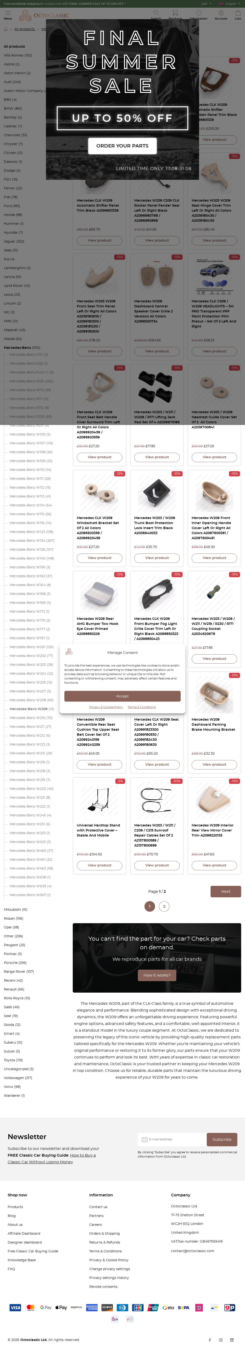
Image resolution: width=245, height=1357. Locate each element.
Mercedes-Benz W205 (28, 682)
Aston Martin (15, 73)
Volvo (8, 1087)
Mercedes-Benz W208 (28, 700)
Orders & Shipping (104, 1233)
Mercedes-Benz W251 (27, 824)
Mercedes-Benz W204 (28, 673)
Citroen (10, 153)
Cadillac (10, 126)
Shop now (17, 1195)
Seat (7, 1016)
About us (15, 1225)
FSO (7, 179)
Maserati (11, 330)
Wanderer (12, 1095)
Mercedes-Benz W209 (29, 709)
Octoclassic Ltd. (34, 1340)
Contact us (98, 1207)
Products (15, 1207)
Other (9, 936)
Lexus (8, 294)
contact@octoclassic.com (192, 1251)
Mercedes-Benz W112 (27, 487)
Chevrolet (12, 135)
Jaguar (9, 241)
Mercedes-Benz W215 (27, 753)
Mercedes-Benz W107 (27, 443)
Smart (9, 1033)
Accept (122, 696)
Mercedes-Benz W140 (27, 558)
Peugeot (11, 945)
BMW (8, 108)
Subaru (10, 1042)
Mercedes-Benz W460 (28, 851)
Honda (9, 215)
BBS (7, 100)
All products (25, 29)
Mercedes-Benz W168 (27, 594)
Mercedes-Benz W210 (27, 718)
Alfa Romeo (13, 55)
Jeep (7, 250)
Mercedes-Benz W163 (27, 576)
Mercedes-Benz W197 (27, 638)
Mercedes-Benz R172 (27, 408)
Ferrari (9, 188)
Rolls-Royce (13, 998)
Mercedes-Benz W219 (27, 780)
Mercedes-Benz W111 (27, 479)
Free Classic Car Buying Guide (33, 1251)
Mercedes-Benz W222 (28, 806)
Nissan (9, 918)
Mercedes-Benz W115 (27, 514)
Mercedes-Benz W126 (27, 549)
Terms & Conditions (142, 707)
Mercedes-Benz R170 (27, 390)
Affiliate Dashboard (24, 1233)
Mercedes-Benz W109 (27, 461)
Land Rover (13, 286)
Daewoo (11, 162)
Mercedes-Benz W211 (27, 727)
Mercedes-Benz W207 (28, 691)
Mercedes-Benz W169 (27, 603)
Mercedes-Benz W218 (27, 771)
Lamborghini (15, 268)
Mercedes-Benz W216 (27, 762)
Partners (96, 1216)
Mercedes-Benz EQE (26, 363)
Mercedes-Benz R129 (27, 381)
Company (180, 1195)
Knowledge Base (22, 1260)
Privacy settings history (109, 1278)
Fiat (7, 197)
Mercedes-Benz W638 (28, 877)
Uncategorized (16, 1069)
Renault (10, 989)
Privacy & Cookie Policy (106, 707)
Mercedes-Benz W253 (28, 833)
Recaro (10, 980)
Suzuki (9, 1051)
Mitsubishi (12, 909)
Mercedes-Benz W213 (27, 744)
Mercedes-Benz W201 (27, 647)
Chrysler (11, 144)
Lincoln (10, 303)
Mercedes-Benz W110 (27, 470)
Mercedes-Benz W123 (27, 532)
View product (214, 139)
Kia (6, 259)
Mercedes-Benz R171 (26, 399)
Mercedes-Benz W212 (27, 735)
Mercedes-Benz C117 (26, 354)
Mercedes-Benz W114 (27, 505)
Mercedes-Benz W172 (27, 611)
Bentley (10, 117)
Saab (8, 1007)
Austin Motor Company (23, 91)
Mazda (9, 339)
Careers (95, 1225)
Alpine (9, 64)
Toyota (9, 1060)
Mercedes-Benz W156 (27, 567)
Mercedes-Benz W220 (28, 789)
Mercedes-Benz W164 (27, 585)
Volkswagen (14, 1078)
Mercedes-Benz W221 (27, 797)
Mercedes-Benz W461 (27, 859)
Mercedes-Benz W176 (27, 620)
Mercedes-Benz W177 (27, 629)
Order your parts (122, 146)
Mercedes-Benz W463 (28, 868)
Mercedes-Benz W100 (27, 434)
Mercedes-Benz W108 (27, 452)
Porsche (10, 963)
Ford (8, 206)
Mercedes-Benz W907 (28, 895)
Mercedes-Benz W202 (28, 656)
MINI (7, 321)
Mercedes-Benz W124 (27, 541)
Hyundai (11, 232)
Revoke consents (103, 1287)
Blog (12, 1216)
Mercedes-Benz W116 (27, 523)
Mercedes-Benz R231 (27, 425)
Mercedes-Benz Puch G (29, 372)
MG (7, 312)
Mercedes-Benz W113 (27, 496)
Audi (7, 82)
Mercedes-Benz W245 (28, 815)
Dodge (9, 170)
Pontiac (10, 954)
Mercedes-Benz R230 (27, 416)
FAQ (11, 1269)
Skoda (9, 1025)
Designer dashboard (25, 1242)
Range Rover (14, 971)
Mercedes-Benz (17, 348)
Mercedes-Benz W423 (28, 842)
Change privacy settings (109, 1269)
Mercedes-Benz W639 (28, 886)
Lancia (9, 277)
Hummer (11, 224)
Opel (8, 927)
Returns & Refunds (104, 1242)
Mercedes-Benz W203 (28, 665)
